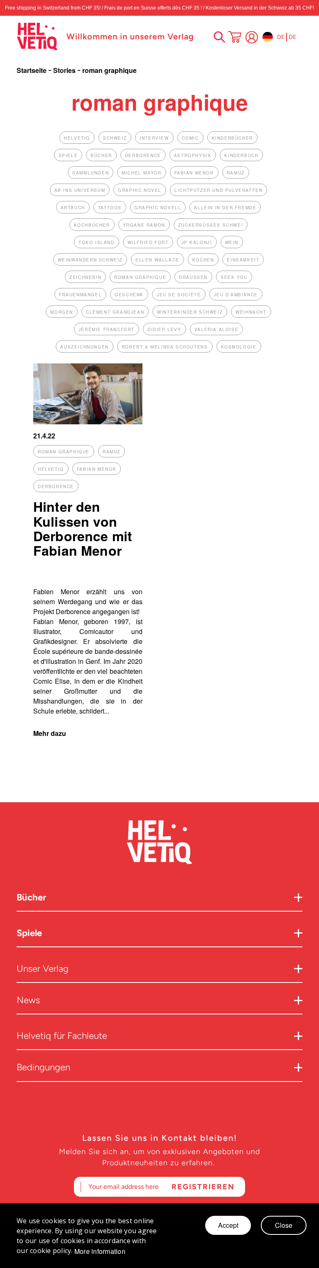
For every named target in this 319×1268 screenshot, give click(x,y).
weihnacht (251, 312)
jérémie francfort (107, 329)
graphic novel (140, 190)
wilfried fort (148, 242)
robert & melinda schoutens (165, 347)
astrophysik (193, 155)
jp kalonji (197, 242)
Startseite (32, 70)
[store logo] (37, 36)
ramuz (236, 173)
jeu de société (179, 295)
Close (283, 1225)
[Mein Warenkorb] (234, 37)
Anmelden (251, 37)
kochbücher (92, 225)
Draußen (193, 277)
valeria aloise (216, 329)
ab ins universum (80, 190)
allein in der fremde (225, 208)
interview (154, 138)
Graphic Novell (158, 208)
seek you (234, 277)
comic (190, 138)
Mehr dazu (49, 733)
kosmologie (239, 347)
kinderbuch (241, 155)
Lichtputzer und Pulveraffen (218, 190)
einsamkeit (243, 260)
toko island (97, 242)
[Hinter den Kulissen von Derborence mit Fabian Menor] (87, 421)
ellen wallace (157, 260)
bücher (101, 155)
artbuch (73, 208)
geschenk (129, 295)
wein (231, 242)
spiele (68, 155)
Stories (65, 70)
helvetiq (77, 138)
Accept (228, 1225)
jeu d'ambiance (236, 295)
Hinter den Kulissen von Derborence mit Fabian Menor (82, 528)
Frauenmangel (80, 295)
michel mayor (141, 173)
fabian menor (194, 173)
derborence (143, 155)
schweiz (115, 138)
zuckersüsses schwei (210, 225)
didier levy (164, 329)
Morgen (61, 312)
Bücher (31, 897)
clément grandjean (115, 312)
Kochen (203, 260)
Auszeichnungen (84, 347)
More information (99, 1251)
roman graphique (140, 277)
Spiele (29, 933)
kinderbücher (232, 138)
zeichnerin (85, 277)
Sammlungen (90, 173)
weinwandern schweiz (90, 260)
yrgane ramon (144, 225)
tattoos (110, 208)
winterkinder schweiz (190, 312)
